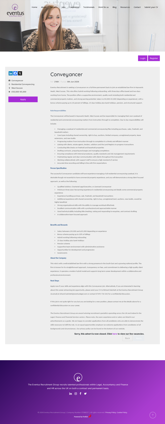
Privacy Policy (110, 412)
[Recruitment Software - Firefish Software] (82, 415)
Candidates (74, 7)
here (114, 333)
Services (54, 7)
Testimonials (88, 7)
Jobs (63, 7)
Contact (137, 7)
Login (142, 58)
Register (154, 58)
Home (34, 7)
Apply (23, 99)
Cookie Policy (122, 412)
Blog (115, 7)
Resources (125, 7)
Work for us (103, 7)
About (43, 7)
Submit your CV (151, 7)
